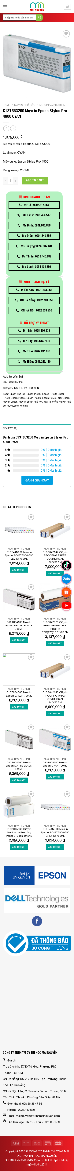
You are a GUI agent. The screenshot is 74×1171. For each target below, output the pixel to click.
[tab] (37, 428)
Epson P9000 (34, 397)
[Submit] (39, 17)
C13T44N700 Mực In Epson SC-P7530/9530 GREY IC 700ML (55, 832)
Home (6, 104)
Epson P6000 (34, 393)
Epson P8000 (18, 397)
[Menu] (5, 6)
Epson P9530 (49, 397)
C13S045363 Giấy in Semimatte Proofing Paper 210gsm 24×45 (19, 832)
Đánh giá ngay (37, 480)
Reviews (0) (10, 428)
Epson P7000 (49, 393)
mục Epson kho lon (17, 405)
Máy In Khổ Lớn (24, 104)
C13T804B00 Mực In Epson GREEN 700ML (19, 694)
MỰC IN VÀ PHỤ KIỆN (52, 104)
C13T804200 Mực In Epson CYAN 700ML (55, 764)
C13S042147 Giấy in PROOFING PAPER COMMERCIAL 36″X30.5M (55, 557)
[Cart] (67, 7)
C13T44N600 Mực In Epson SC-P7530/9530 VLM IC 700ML (19, 555)
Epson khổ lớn (17, 393)
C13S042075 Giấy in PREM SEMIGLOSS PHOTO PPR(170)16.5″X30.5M (55, 627)
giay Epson (64, 397)
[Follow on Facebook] (37, 921)
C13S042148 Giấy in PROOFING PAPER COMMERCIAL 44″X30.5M (55, 697)
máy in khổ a (51, 401)
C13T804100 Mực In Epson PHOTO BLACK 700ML (19, 625)
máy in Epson (10, 401)
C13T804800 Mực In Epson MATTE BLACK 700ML (19, 766)
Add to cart (35, 180)
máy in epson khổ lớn (30, 401)
